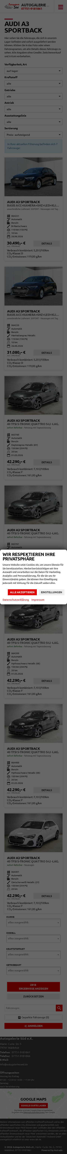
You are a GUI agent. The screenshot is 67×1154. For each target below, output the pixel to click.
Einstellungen (51, 592)
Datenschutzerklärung (16, 599)
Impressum (37, 599)
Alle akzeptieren (22, 592)
